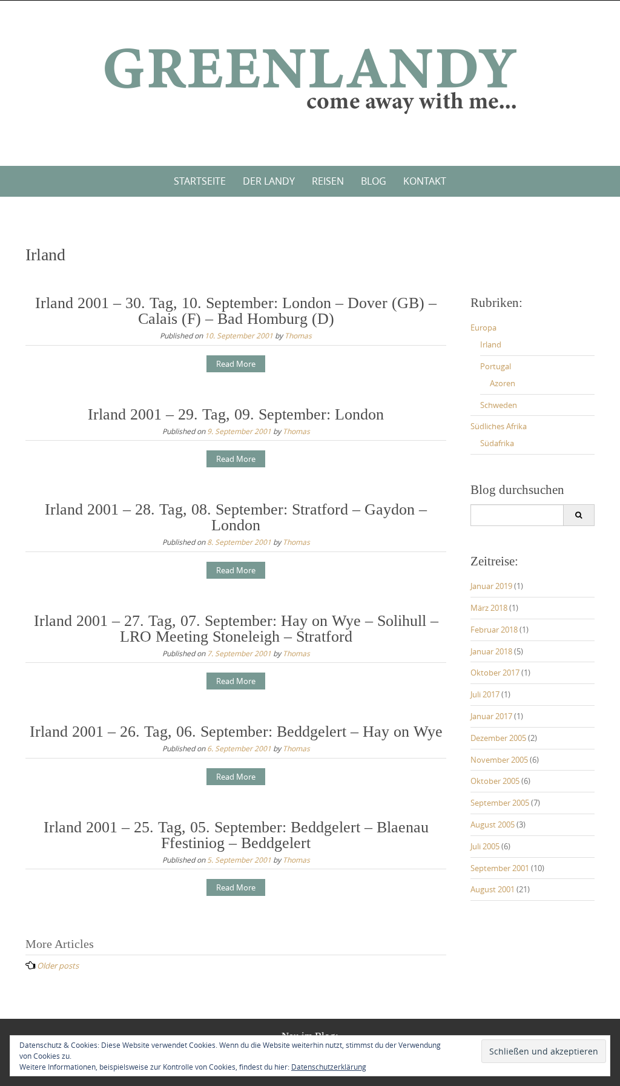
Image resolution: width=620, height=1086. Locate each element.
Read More (236, 363)
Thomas (298, 335)
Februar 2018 (494, 629)
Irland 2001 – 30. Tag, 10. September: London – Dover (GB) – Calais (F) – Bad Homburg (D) (236, 310)
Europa (483, 327)
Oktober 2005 (494, 780)
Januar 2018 (491, 651)
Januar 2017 (491, 716)
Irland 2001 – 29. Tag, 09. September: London (236, 414)
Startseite (200, 181)
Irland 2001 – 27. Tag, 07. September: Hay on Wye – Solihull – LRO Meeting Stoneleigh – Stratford (236, 628)
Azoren (502, 383)
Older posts (58, 965)
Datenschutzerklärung (328, 1066)
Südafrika (497, 443)
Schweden (498, 405)
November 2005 (499, 759)
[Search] (578, 515)
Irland (490, 344)
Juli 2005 (485, 846)
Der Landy (269, 181)
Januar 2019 (491, 586)
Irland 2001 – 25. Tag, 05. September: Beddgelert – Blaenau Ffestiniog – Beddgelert (236, 835)
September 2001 (499, 868)
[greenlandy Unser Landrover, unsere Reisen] (310, 80)
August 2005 (492, 824)
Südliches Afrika (498, 426)
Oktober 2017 (494, 672)
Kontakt (424, 181)
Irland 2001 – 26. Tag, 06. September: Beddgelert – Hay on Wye (236, 731)
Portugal (495, 366)
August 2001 (492, 889)
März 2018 (488, 607)
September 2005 (499, 802)
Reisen (328, 181)
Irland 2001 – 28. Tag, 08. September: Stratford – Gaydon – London (236, 517)
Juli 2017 (485, 694)
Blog (373, 181)
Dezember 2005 (498, 737)
